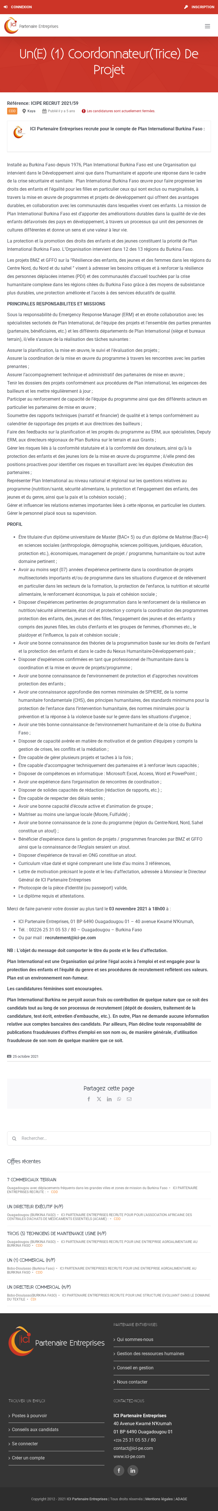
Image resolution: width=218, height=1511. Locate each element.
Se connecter (25, 1443)
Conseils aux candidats (35, 1429)
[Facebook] (119, 1470)
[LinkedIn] (132, 1470)
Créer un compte (28, 1458)
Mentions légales (159, 1499)
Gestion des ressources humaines (150, 1353)
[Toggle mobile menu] (208, 26)
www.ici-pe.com (129, 1456)
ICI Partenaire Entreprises (87, 1499)
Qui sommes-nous (135, 1339)
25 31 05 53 (130, 1440)
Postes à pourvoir (29, 1415)
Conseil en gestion (135, 1367)
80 (153, 1440)
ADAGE (181, 1499)
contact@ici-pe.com (133, 1448)
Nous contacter (132, 1382)
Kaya (31, 111)
